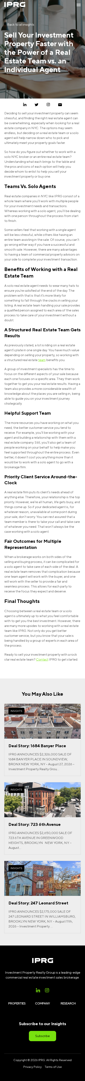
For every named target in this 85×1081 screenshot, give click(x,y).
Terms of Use (53, 1066)
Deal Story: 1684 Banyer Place (37, 745)
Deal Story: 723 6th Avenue (34, 824)
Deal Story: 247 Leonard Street (38, 903)
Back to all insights (20, 24)
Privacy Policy (32, 1066)
